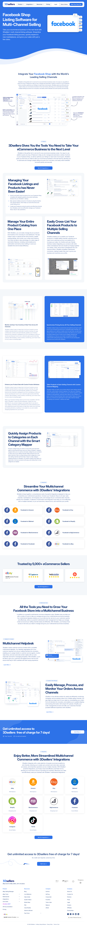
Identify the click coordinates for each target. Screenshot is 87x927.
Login (55, 4)
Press (68, 899)
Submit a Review (28, 910)
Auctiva (47, 891)
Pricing (48, 4)
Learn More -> (7, 664)
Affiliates (69, 907)
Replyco (48, 905)
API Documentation (7, 906)
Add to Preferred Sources (75, 917)
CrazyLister (49, 897)
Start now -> (43, 864)
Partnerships (70, 910)
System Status (27, 899)
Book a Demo (64, 4)
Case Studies (27, 907)
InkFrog (48, 894)
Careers (69, 905)
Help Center (27, 897)
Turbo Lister (49, 902)
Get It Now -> (77, 732)
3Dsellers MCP (6, 904)
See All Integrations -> (43, 168)
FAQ (25, 905)
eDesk (47, 907)
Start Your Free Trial (76, 4)
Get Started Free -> (9, 46)
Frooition (48, 899)
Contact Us (70, 894)
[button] (21, 4)
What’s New (27, 902)
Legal (68, 902)
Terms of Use (56, 924)
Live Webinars (27, 894)
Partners (69, 897)
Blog (25, 891)
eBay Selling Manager (8, 891)
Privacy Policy (50, 924)
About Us (69, 891)
